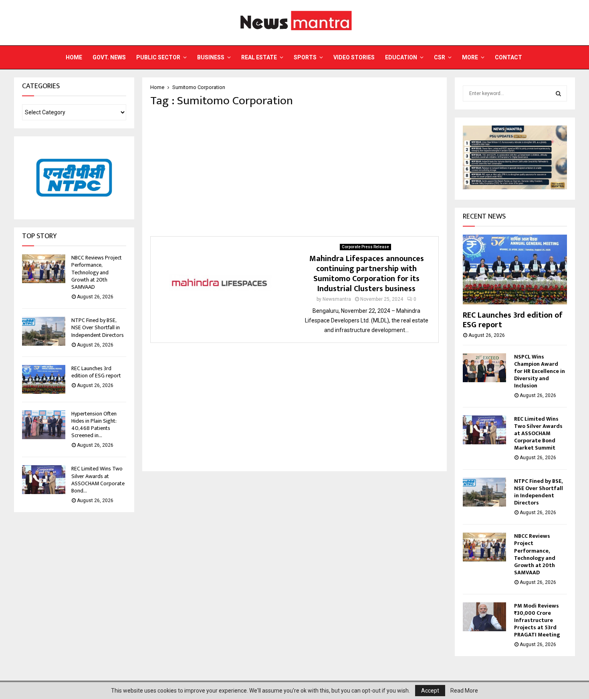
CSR (439, 57)
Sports (305, 57)
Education (401, 57)
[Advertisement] (294, 172)
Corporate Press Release (365, 247)
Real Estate (259, 57)
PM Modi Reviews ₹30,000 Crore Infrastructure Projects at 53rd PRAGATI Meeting (537, 620)
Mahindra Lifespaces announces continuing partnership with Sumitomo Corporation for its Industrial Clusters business (366, 274)
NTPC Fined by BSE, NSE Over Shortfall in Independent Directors (97, 327)
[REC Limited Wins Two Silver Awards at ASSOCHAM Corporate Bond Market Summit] (43, 479)
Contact (508, 57)
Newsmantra (337, 299)
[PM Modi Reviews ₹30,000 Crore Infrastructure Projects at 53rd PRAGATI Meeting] (484, 616)
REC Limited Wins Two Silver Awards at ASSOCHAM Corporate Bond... (98, 479)
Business (210, 57)
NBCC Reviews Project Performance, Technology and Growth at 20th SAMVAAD (96, 272)
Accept (430, 690)
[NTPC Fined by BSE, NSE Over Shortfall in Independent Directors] (43, 331)
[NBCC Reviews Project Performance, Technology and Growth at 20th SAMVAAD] (43, 268)
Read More (464, 690)
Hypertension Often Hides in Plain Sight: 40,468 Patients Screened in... (94, 424)
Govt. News (109, 57)
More (470, 57)
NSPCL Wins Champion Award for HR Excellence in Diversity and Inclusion (539, 371)
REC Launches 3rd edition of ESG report (96, 372)
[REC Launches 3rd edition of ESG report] (43, 379)
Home (74, 57)
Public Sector (158, 57)
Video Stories (354, 57)
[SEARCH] (558, 93)
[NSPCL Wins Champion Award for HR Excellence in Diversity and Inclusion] (484, 367)
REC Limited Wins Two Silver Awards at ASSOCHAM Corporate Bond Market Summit (538, 433)
